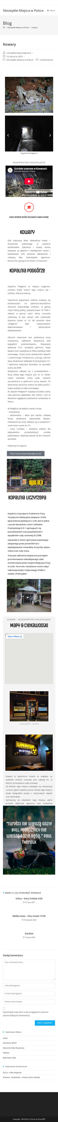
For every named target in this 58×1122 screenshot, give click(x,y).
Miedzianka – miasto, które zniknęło (25, 1077)
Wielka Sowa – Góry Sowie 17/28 (29, 916)
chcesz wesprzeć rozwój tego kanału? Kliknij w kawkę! (29, 217)
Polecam (6, 1077)
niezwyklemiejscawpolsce (18, 53)
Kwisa (5, 1038)
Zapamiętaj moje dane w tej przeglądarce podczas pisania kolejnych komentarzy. (25, 1014)
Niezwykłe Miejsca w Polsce (23, 10)
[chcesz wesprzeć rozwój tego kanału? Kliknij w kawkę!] (29, 207)
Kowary (35, 27)
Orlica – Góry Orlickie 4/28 (29, 898)
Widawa (6, 1053)
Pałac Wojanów (15, 1072)
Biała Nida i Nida (9, 1057)
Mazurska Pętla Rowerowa (13, 1048)
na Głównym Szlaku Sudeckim (35, 854)
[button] (8, 135)
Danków (29, 933)
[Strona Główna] (4, 27)
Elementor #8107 (10, 1043)
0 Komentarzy (46, 60)
